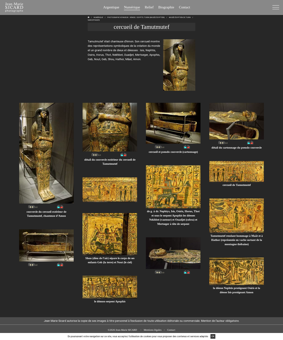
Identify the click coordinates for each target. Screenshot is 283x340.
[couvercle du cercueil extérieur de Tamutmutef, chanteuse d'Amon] (46, 153)
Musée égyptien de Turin (180, 17)
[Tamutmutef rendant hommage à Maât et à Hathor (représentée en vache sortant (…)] (236, 215)
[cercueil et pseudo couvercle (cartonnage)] (173, 123)
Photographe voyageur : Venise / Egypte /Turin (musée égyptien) (136, 17)
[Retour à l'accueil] (88, 17)
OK (212, 336)
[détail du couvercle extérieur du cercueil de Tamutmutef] (110, 127)
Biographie (166, 7)
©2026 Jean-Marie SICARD (123, 330)
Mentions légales (153, 330)
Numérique (132, 7)
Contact (184, 7)
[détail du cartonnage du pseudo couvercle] (236, 121)
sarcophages (94, 20)
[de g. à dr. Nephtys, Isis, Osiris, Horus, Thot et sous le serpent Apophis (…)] (173, 187)
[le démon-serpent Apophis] (110, 287)
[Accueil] (12, 7)
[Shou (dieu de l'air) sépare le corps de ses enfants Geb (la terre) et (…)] (110, 234)
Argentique (111, 7)
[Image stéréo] (32, 206)
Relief (149, 7)
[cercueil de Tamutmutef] (236, 171)
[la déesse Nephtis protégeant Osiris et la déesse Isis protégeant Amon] (236, 271)
